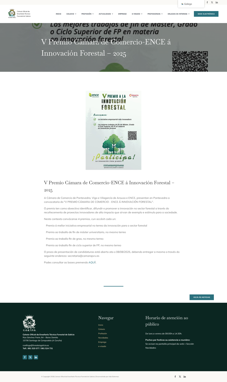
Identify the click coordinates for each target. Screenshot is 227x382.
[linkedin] (217, 2)
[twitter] (212, 2)
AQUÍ (92, 262)
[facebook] (207, 2)
